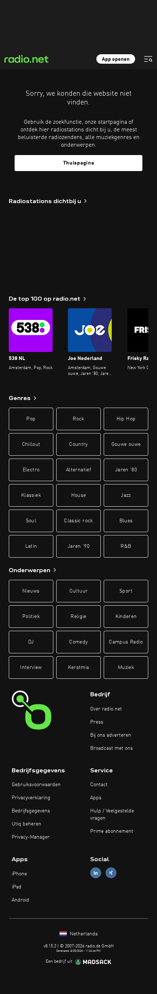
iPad (17, 887)
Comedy (78, 642)
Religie (78, 616)
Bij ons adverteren (110, 735)
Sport (126, 591)
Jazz (126, 495)
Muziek (126, 667)
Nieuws (30, 591)
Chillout (31, 444)
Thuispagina (78, 163)
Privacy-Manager (31, 837)
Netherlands (83, 933)
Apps (96, 797)
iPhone (19, 873)
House (78, 495)
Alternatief (78, 469)
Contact (99, 784)
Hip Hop (125, 418)
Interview (31, 667)
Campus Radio (126, 642)
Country (78, 444)
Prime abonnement (111, 831)
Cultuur (78, 591)
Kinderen (126, 616)
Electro (31, 469)
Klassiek (31, 495)
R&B (125, 546)
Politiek (31, 616)
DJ (31, 642)
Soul (31, 520)
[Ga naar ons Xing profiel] (111, 873)
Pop (30, 418)
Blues (126, 520)
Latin (31, 546)
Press (96, 722)
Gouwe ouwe (126, 444)
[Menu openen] (148, 59)
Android (20, 900)
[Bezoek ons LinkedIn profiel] (96, 873)
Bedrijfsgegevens (31, 810)
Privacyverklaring (31, 797)
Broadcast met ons (111, 748)
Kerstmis (78, 667)
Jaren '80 (126, 469)
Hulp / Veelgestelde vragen (112, 814)
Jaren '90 (78, 546)
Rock (78, 418)
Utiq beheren (26, 824)
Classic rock (78, 520)
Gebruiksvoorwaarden (36, 784)
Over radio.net (106, 709)
